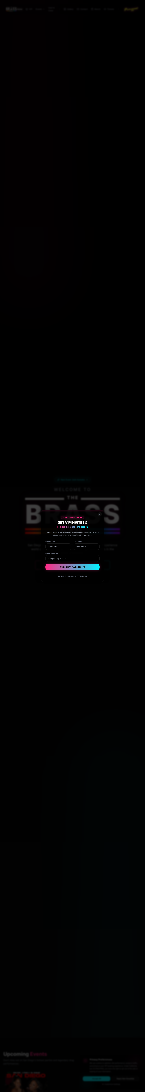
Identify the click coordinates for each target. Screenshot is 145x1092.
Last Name (78, 541)
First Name (50, 541)
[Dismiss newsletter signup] (100, 514)
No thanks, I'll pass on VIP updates (72, 576)
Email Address (51, 553)
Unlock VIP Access (71, 567)
